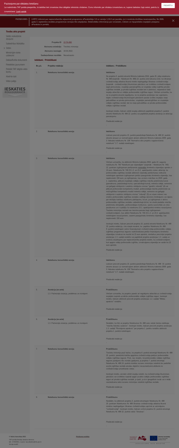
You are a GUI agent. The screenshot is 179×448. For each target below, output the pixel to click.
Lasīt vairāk (21, 11)
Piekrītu (168, 5)
